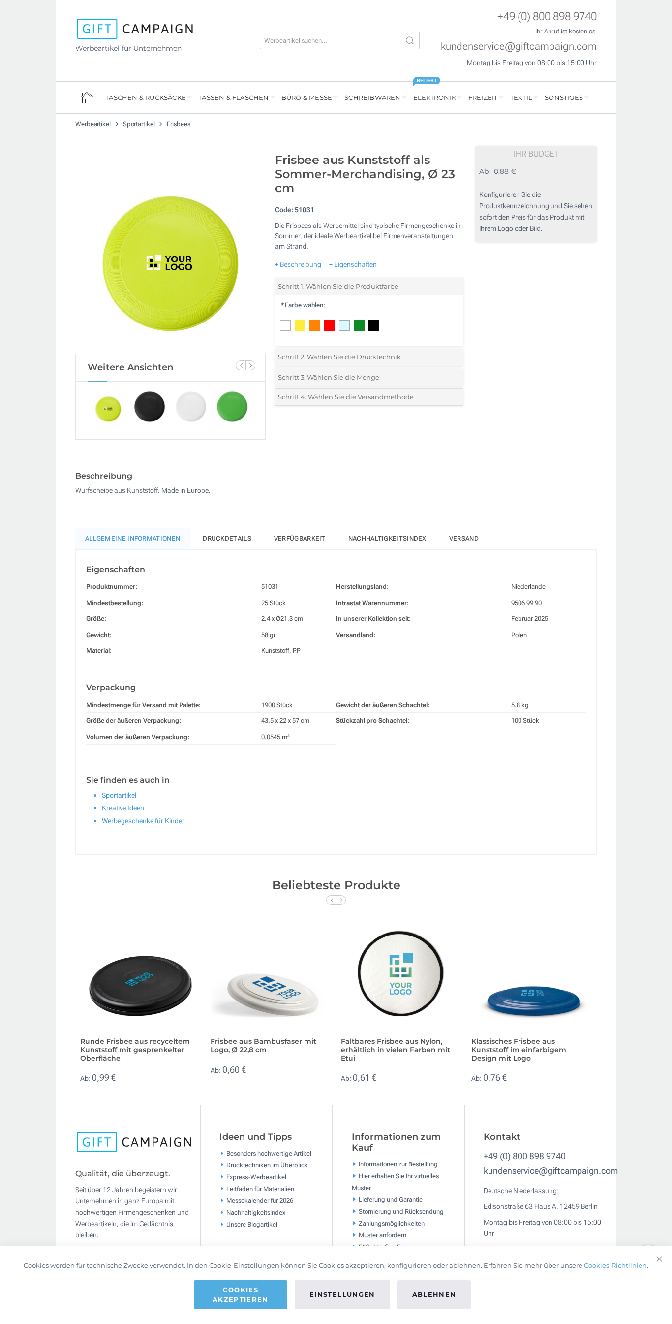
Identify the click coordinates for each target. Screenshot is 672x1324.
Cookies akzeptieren (241, 1294)
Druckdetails (227, 538)
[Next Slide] (250, 365)
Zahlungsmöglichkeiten (392, 1223)
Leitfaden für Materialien (260, 1189)
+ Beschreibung (298, 264)
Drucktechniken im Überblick (267, 1165)
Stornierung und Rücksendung (401, 1211)
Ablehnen (434, 1294)
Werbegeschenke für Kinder (143, 821)
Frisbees (178, 124)
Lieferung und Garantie (391, 1199)
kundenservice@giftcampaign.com (519, 46)
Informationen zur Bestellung (398, 1164)
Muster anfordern (382, 1235)
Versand (464, 538)
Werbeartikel (93, 124)
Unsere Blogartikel (251, 1224)
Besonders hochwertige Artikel (268, 1153)
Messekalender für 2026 (259, 1200)
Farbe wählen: (302, 305)
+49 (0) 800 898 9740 (547, 16)
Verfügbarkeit (300, 538)
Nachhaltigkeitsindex (387, 538)
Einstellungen (342, 1294)
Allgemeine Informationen (132, 538)
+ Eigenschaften (353, 264)
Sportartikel (139, 124)
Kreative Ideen (123, 808)
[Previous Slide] (240, 365)
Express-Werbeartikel (256, 1177)
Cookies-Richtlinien (615, 1265)
